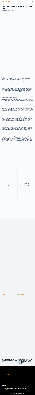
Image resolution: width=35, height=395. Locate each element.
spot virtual (6, 371)
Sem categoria (11, 10)
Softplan (3, 149)
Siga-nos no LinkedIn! (5, 389)
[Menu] (32, 1)
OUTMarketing (8, 374)
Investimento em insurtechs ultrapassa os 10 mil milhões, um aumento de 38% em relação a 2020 (9, 360)
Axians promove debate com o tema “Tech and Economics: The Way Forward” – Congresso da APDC (25, 290)
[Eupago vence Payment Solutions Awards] (9, 256)
